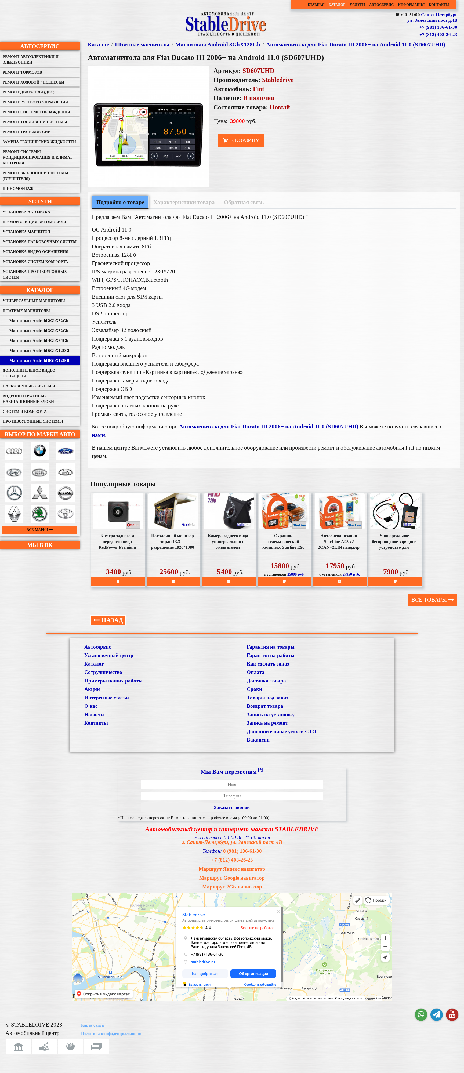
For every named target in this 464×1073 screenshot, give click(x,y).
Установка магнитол (26, 232)
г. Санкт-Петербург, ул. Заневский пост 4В (232, 842)
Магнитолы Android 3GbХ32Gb (38, 330)
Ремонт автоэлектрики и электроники (31, 59)
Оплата (255, 672)
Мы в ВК (39, 545)
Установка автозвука (26, 212)
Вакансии (258, 740)
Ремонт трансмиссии (27, 132)
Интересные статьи (106, 697)
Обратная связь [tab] (244, 202)
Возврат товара (265, 706)
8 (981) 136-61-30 (242, 851)
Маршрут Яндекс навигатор (232, 869)
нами (98, 435)
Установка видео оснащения (35, 252)
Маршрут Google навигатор (232, 878)
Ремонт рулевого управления (35, 102)
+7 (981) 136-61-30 (438, 27)
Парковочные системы (29, 386)
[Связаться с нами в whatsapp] (421, 1014)
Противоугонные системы (33, 422)
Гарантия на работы (271, 655)
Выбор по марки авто (40, 434)
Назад (111, 620)
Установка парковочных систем (40, 242)
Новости (94, 714)
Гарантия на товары (271, 647)
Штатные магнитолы (26, 311)
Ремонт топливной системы (35, 122)
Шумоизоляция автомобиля (34, 222)
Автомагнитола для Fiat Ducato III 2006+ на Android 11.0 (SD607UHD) (355, 44)
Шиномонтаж (18, 189)
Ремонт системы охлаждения (36, 112)
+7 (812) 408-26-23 (438, 34)
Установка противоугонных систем (35, 274)
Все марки (38, 530)
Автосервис (381, 5)
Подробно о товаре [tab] (120, 202)
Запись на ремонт (267, 723)
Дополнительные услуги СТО (281, 731)
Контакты (439, 5)
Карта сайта (92, 1025)
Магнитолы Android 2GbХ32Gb (38, 321)
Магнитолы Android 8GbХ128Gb (39, 360)
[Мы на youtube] (452, 1014)
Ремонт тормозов (22, 72)
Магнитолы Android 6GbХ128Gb (39, 350)
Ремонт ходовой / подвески (33, 82)
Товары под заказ (267, 697)
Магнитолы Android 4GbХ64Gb (38, 340)
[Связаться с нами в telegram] (436, 1014)
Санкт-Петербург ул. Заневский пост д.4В (432, 17)
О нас (90, 706)
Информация (411, 5)
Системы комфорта (25, 412)
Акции (92, 689)
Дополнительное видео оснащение (29, 373)
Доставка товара (266, 681)
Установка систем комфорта (35, 262)
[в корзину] (118, 581)
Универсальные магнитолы (34, 301)
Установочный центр (108, 655)
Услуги (357, 5)
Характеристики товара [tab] (184, 202)
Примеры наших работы (113, 681)
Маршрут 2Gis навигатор (232, 887)
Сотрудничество (103, 672)
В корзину (244, 140)
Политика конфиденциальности (111, 1033)
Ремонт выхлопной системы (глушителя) (35, 176)
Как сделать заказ (268, 664)
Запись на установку (271, 714)
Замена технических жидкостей (39, 142)
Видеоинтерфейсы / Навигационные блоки (28, 399)
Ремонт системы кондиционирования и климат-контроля (38, 157)
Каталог (337, 5)
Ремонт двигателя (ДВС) (29, 92)
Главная (316, 5)
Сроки (254, 689)
